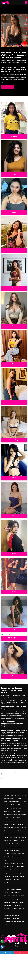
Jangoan (24, 837)
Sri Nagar (18, 821)
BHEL (19, 805)
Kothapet (18, 843)
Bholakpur (6, 824)
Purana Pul (12, 798)
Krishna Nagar (19, 824)
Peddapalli (21, 908)
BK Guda (13, 889)
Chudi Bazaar (7, 895)
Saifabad (6, 850)
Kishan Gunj (17, 814)
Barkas (21, 834)
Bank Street (19, 889)
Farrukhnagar (15, 876)
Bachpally (6, 892)
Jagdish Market (20, 863)
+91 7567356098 (21, 952)
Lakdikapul (11, 821)
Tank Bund (6, 798)
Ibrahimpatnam (7, 902)
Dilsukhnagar (18, 873)
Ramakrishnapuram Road (9, 817)
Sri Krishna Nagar (15, 827)
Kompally (12, 899)
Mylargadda (6, 847)
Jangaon (15, 830)
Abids (20, 905)
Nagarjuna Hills (7, 830)
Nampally (23, 814)
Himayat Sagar (7, 866)
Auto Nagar (16, 879)
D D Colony (6, 889)
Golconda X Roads (15, 886)
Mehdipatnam (7, 876)
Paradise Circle (13, 925)
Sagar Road (11, 843)
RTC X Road (23, 801)
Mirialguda (6, 795)
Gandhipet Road (16, 856)
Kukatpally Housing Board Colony (12, 915)
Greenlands (22, 840)
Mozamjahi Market (8, 814)
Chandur (13, 847)
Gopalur (5, 843)
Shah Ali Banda (7, 856)
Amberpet (6, 899)
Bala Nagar (12, 850)
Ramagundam (17, 837)
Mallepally (6, 873)
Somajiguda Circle (8, 837)
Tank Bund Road (16, 918)
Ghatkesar (17, 892)
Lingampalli (22, 876)
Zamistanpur (7, 886)
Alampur (6, 821)
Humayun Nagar (7, 905)
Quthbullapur (13, 853)
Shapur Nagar (7, 882)
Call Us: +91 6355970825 (7, 87)
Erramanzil (18, 808)
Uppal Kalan (6, 805)
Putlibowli (15, 905)
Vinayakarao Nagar (15, 860)
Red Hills (13, 921)
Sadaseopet (13, 795)
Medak (11, 892)
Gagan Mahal (14, 908)
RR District (6, 853)
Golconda (12, 824)
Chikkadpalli (7, 908)
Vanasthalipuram (16, 882)
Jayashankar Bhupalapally (18, 902)
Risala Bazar (7, 912)
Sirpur (13, 866)
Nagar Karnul (7, 860)
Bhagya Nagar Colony (15, 869)
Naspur (12, 873)
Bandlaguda (14, 805)
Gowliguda (6, 869)
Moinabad (6, 863)
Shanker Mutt (20, 921)
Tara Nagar (21, 895)
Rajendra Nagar (19, 899)
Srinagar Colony (7, 840)
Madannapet (21, 853)
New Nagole (7, 827)
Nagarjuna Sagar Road (13, 801)
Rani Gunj (6, 925)
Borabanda (18, 811)
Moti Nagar (23, 827)
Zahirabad (24, 886)
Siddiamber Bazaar (21, 817)
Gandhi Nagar (21, 830)
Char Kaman (15, 840)
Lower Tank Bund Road (9, 811)
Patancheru (19, 847)
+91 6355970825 (7, 952)
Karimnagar (12, 863)
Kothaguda (18, 850)
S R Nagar (6, 808)
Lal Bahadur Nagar (8, 879)
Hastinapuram (7, 918)
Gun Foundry (7, 834)
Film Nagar (19, 798)
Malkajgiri (12, 808)
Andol (23, 860)
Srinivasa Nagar (20, 866)
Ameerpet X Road (22, 795)
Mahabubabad (14, 834)
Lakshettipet (7, 921)
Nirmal (5, 801)
